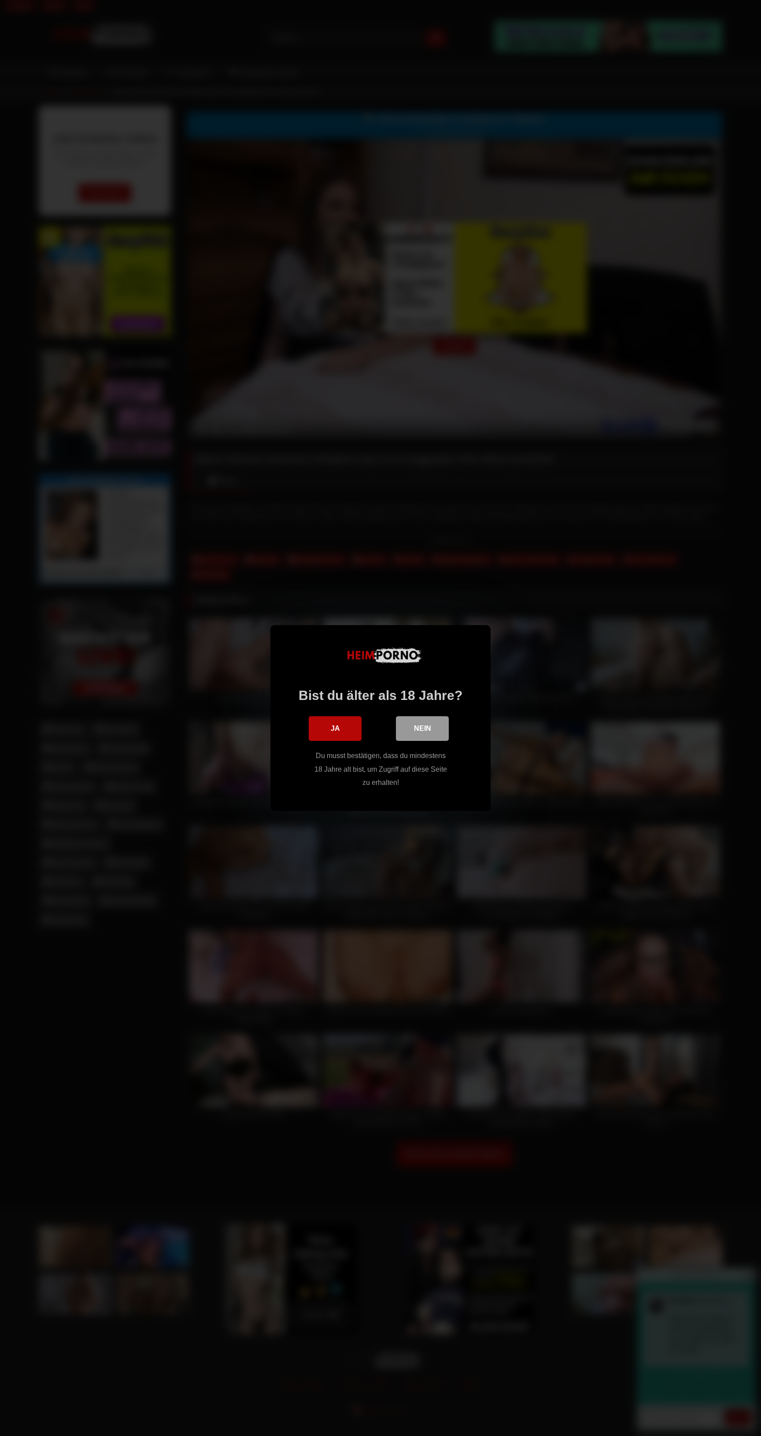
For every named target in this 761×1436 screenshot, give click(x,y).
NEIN (422, 728)
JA (335, 728)
